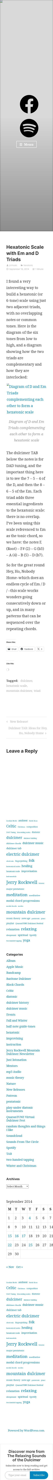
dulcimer (26, 681)
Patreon (11, 1096)
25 (31, 1245)
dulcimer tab (13, 848)
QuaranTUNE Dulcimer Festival (29, 923)
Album (10, 961)
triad (37, 691)
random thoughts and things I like (25, 1128)
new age (26, 918)
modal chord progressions (23, 900)
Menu (28, 144)
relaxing (29, 929)
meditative (34, 895)
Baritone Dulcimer (18, 979)
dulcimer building (30, 838)
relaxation (13, 929)
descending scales (23, 832)
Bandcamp (13, 973)
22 (10, 1245)
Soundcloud (14, 1136)
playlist (10, 923)
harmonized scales (13, 866)
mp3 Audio (13, 1072)
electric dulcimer (22, 854)
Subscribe (39, 1475)
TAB (9, 1154)
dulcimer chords (13, 843)
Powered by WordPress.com (26, 1430)
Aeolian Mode (11, 821)
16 (17, 1236)
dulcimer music (33, 843)
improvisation (29, 871)
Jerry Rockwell (21, 882)
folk (31, 860)
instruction (13, 1044)
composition (32, 826)
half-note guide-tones (20, 1026)
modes (20, 906)
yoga (26, 940)
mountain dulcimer (19, 691)
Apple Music (14, 967)
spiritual (23, 935)
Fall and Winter (16, 1020)
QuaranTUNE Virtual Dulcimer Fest (20, 1118)
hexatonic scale (16, 686)
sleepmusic (11, 935)
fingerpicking (21, 861)
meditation (17, 894)
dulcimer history (17, 1003)
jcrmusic (13, 265)
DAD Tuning (11, 832)
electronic (10, 861)
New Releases (15, 1090)
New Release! (18, 722)
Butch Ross (33, 821)
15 (10, 1236)
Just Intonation (16, 1060)
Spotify (33, 935)
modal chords (11, 906)
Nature (11, 1084)
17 (24, 1236)
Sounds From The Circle (22, 1142)
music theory (13, 918)
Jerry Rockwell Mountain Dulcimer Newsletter (23, 1052)
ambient (23, 820)
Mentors (12, 1066)
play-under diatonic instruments (19, 1109)
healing (27, 866)
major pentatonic (15, 889)
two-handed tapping (13, 941)
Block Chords (15, 985)
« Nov (10, 1267)
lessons (41, 883)
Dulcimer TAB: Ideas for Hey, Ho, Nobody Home (27, 730)
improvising (14, 1038)
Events (10, 1015)
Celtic (11, 825)
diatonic (36, 832)
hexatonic (28, 265)
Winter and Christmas (21, 1166)
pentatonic (36, 918)
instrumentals (11, 876)
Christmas (21, 827)
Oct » (19, 1267)
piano (43, 918)
